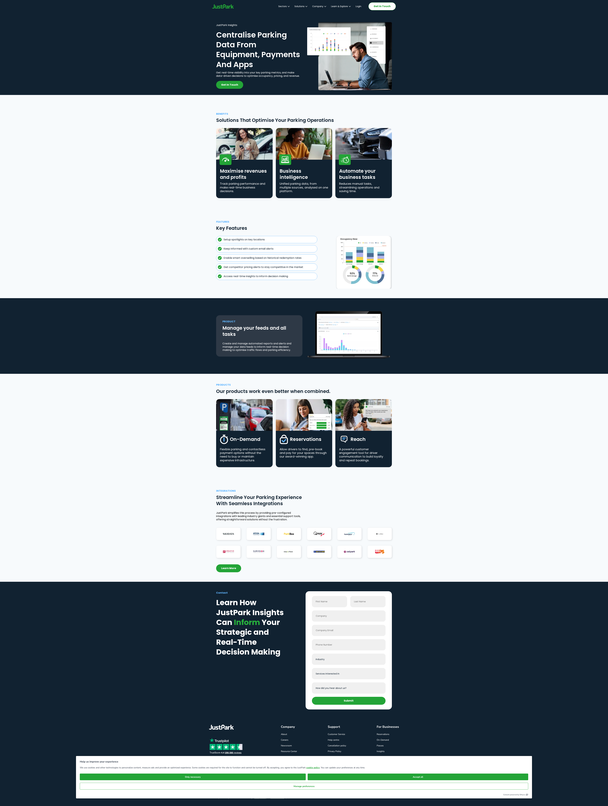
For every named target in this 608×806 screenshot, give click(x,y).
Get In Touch (382, 6)
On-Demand (383, 739)
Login (358, 6)
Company (317, 6)
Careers (284, 739)
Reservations (383, 734)
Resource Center (289, 751)
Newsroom (286, 745)
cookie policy (313, 767)
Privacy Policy (334, 751)
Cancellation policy (337, 745)
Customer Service (336, 734)
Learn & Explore (339, 6)
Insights (381, 751)
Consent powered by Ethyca (514, 794)
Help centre (333, 739)
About (284, 734)
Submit (349, 701)
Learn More (228, 568)
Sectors (282, 6)
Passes (380, 745)
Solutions (299, 6)
